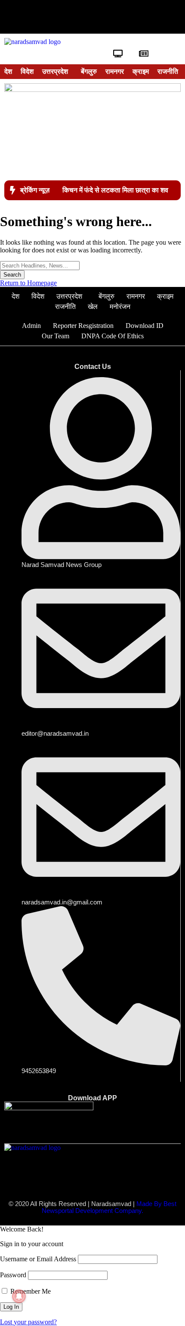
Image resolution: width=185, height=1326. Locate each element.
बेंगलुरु (89, 71)
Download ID (144, 325)
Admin (31, 325)
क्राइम (141, 71)
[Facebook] (40, 17)
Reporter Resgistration (83, 325)
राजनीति (167, 71)
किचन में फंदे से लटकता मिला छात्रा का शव (115, 190)
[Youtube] (92, 17)
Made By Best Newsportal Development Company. (109, 1207)
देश (8, 71)
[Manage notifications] (19, 1296)
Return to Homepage (28, 283)
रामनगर (114, 71)
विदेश (27, 71)
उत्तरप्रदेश (55, 71)
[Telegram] (145, 17)
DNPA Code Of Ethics (112, 336)
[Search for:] (40, 265)
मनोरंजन (120, 306)
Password (13, 1275)
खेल (93, 306)
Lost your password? (28, 1322)
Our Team (55, 336)
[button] (57, 71)
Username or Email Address (38, 1259)
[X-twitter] (66, 17)
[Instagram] (119, 17)
